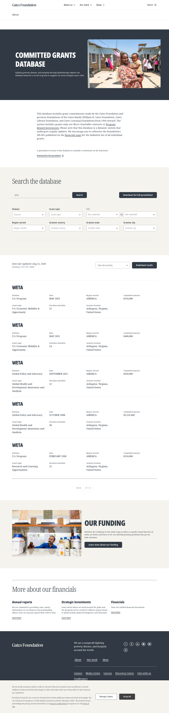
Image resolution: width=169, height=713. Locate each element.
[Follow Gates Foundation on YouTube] (149, 644)
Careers (108, 673)
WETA (17, 287)
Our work (92, 659)
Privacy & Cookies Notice (58, 703)
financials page (73, 135)
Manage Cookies (106, 696)
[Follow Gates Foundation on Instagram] (143, 644)
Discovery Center (124, 673)
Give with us (144, 673)
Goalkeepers (81, 678)
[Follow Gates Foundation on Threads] (125, 650)
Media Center (93, 673)
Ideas (106, 659)
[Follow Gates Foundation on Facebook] (131, 644)
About (15, 14)
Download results (142, 266)
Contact (78, 673)
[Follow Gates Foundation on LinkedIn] (137, 644)
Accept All (127, 696)
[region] (84, 696)
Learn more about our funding (103, 544)
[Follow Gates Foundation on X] (125, 644)
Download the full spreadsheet (138, 194)
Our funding (104, 523)
